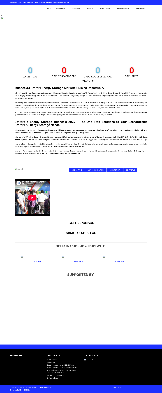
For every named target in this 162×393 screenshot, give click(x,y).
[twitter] (135, 2)
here (56, 378)
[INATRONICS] (81, 262)
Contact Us (140, 9)
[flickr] (150, 2)
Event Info (60, 9)
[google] (138, 2)
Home (49, 9)
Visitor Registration (96, 170)
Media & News (105, 9)
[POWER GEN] (122, 262)
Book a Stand (77, 170)
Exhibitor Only (123, 9)
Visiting (90, 9)
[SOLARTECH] (40, 262)
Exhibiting (76, 9)
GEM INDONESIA (24, 390)
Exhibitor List (115, 170)
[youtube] (142, 2)
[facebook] (131, 2)
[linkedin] (146, 2)
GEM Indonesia (33, 387)
